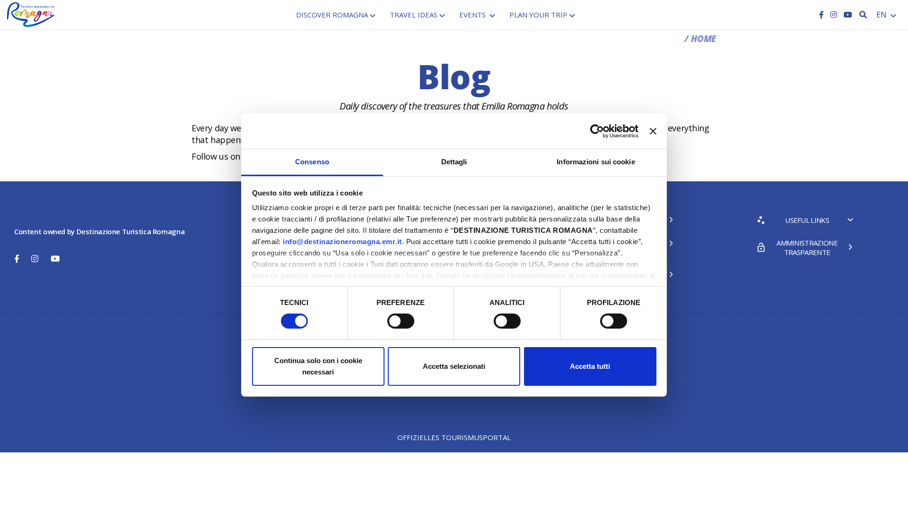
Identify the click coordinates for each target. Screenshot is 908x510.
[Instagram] (834, 14)
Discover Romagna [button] (332, 14)
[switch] (400, 321)
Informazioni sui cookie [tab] (596, 162)
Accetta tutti (590, 366)
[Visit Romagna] (30, 13)
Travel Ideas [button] (413, 14)
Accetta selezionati (454, 366)
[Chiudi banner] (653, 131)
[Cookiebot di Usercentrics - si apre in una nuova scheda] (597, 131)
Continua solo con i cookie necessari (318, 366)
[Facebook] (822, 14)
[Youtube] (848, 14)
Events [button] (473, 14)
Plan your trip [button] (538, 14)
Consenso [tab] (312, 162)
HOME (703, 39)
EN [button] (882, 14)
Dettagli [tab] (454, 162)
